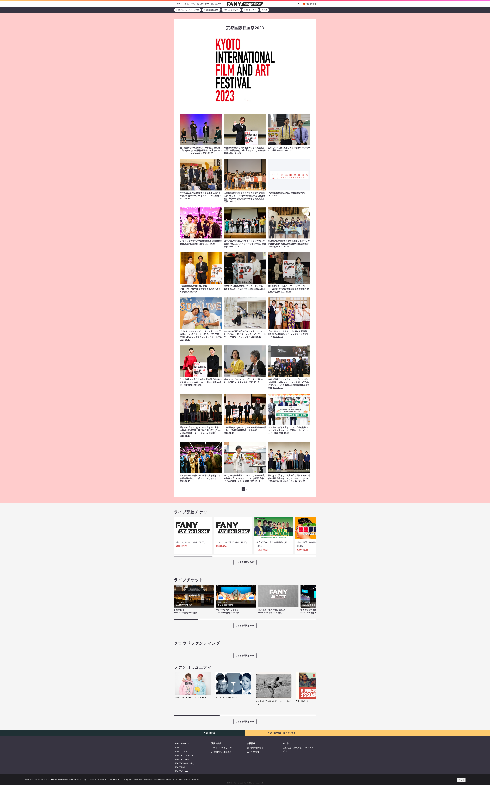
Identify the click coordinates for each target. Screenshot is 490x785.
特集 (193, 4)
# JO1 (264, 10)
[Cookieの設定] (159, 779)
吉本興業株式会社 (255, 748)
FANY (178, 748)
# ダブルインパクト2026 (187, 10)
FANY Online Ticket (184, 755)
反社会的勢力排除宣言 (221, 752)
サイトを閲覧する (244, 562)
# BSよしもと (250, 10)
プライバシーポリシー (221, 748)
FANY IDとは (209, 733)
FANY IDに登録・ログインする (281, 733)
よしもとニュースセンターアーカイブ (298, 749)
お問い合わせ (253, 752)
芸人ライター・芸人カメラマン (211, 4)
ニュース (178, 4)
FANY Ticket (181, 752)
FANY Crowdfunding (184, 763)
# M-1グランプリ (231, 10)
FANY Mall (180, 767)
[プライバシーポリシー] (179, 779)
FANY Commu (181, 771)
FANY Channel (182, 759)
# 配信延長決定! (211, 10)
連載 (187, 4)
